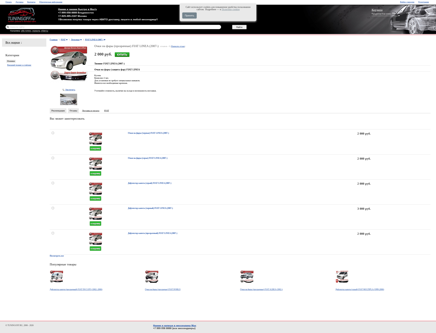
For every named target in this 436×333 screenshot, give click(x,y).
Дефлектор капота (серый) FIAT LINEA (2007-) (149, 183)
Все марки (12, 42)
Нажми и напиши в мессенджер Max (174, 325)
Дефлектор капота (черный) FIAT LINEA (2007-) (150, 208)
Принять (189, 15)
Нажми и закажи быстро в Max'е (77, 9)
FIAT (63, 39)
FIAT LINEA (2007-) (94, 39)
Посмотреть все (57, 256)
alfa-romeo (26, 31)
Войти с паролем (407, 2)
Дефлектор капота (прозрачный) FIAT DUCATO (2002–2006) (76, 289)
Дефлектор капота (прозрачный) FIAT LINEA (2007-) (152, 233)
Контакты (31, 2)
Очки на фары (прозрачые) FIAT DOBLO (163, 289)
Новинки (11, 61)
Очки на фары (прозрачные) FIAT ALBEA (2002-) (261, 289)
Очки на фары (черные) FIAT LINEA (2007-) (148, 133)
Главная (54, 39)
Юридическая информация (50, 2)
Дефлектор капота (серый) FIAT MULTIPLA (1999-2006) (359, 289)
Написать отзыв (178, 46)
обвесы (44, 31)
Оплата (8, 2)
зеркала (36, 31)
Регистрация (423, 2)
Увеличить (70, 90)
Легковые (75, 39)
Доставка (19, 2)
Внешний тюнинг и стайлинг (19, 65)
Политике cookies (231, 9)
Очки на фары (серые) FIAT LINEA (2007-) (147, 158)
